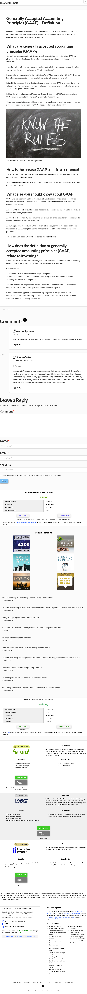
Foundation (50, 917)
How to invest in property (56, 928)
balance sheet (26, 177)
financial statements (13, 221)
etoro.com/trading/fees (64, 519)
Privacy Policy (58, 983)
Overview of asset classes (57, 943)
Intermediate (58, 917)
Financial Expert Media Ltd (46, 990)
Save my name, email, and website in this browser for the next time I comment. (31, 475)
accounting (6, 310)
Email (4, 452)
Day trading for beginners (57, 941)
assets (75, 174)
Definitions (57, 919)
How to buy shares (55, 926)
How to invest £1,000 (76, 941)
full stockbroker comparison (26, 522)
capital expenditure (18, 182)
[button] (85, 1)
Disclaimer (69, 983)
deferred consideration (58, 202)
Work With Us (24, 983)
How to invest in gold (76, 937)
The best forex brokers (56, 969)
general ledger (47, 229)
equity (54, 174)
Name (4, 440)
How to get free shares (56, 957)
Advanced (66, 917)
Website (5, 464)
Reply (16, 344)
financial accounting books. (46, 237)
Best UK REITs (74, 933)
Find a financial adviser (77, 935)
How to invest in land (76, 930)
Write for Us (37, 983)
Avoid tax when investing (56, 959)
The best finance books (56, 945)
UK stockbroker (34, 492)
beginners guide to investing (72, 913)
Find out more (10, 936)
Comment (7, 411)
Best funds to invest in (77, 943)
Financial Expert (9, 2)
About (15, 983)
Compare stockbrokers (56, 930)
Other (73, 917)
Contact (47, 983)
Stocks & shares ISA (32, 700)
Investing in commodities (77, 939)
